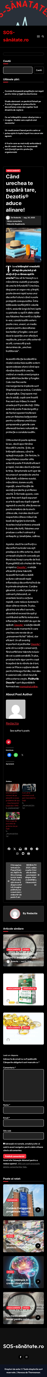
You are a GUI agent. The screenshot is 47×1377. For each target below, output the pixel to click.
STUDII (26, 949)
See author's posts (20, 730)
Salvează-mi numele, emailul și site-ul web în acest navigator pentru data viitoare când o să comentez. (23, 1147)
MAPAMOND (12, 1200)
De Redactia (16, 217)
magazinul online (28, 686)
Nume (6, 1105)
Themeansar (34, 1372)
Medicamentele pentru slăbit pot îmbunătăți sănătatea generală (22, 1035)
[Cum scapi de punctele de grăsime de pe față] (13, 816)
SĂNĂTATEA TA (29, 989)
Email (6, 1117)
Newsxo (21, 1372)
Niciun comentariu (14, 221)
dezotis (11, 224)
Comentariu (9, 1067)
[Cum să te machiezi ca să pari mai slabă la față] (29, 788)
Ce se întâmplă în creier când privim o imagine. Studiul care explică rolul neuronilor (23, 120)
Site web (7, 1130)
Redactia (12, 723)
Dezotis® (21, 567)
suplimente (20, 224)
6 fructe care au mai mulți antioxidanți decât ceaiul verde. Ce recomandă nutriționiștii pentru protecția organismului (23, 147)
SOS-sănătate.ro (23, 1346)
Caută (7, 61)
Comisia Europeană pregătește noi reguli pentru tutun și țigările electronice (24, 92)
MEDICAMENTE (13, 171)
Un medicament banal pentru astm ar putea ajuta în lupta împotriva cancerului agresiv (24, 133)
